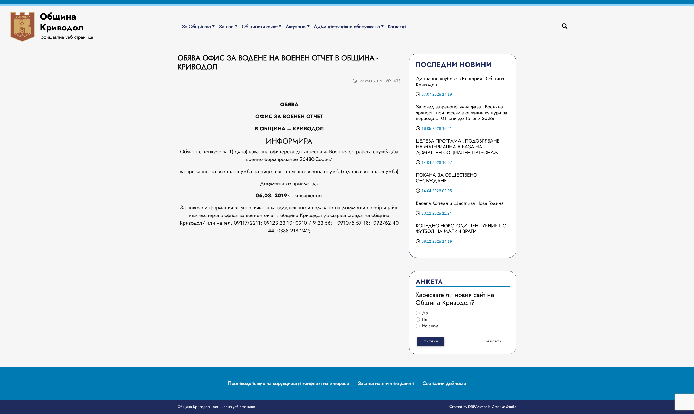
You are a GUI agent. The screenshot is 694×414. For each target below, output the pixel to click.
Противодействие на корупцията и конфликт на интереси (288, 383)
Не (424, 319)
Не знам (430, 326)
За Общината (196, 26)
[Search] (564, 26)
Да (425, 313)
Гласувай (431, 341)
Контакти (397, 26)
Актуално (296, 26)
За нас (226, 26)
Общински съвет (260, 26)
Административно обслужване (347, 26)
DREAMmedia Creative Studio (492, 406)
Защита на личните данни (386, 383)
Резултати (493, 341)
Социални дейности (444, 383)
